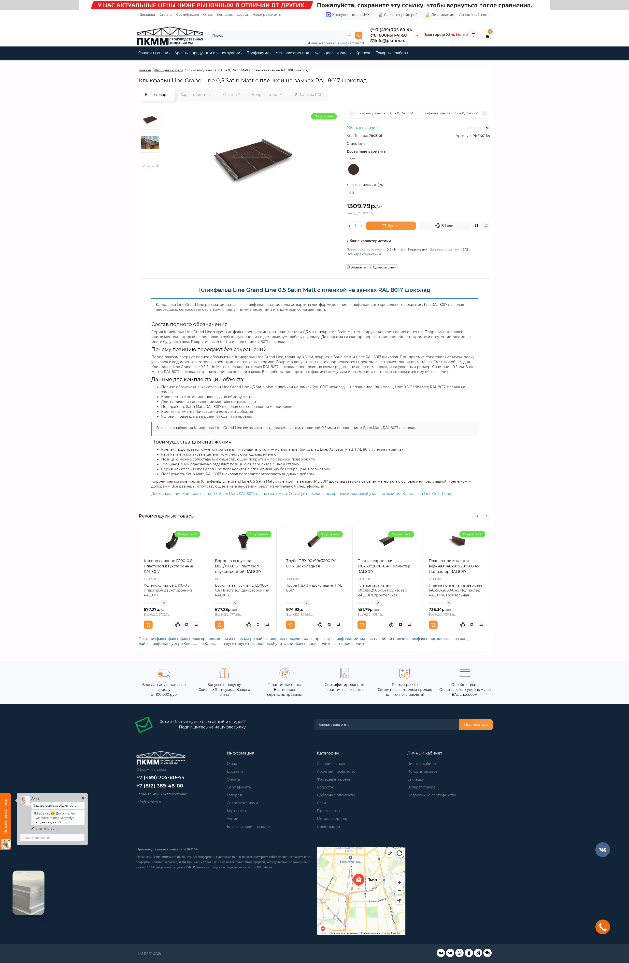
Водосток (325, 787)
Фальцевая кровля (332, 53)
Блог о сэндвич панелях (248, 826)
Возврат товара (421, 787)
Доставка (147, 14)
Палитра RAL (309, 94)
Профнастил (257, 53)
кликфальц (158, 639)
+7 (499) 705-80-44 (393, 30)
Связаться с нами (242, 803)
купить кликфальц (255, 643)
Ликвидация (442, 15)
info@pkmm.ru (390, 40)
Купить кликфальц (290, 643)
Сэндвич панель (331, 763)
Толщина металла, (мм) (366, 185)
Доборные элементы (336, 795)
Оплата (165, 14)
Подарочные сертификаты (431, 795)
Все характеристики (364, 254)
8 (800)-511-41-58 (390, 35)
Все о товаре (157, 94)
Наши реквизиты (267, 14)
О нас (208, 14)
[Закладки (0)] (473, 35)
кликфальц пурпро (165, 643)
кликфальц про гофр (313, 639)
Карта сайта (237, 811)
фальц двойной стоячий (386, 639)
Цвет (351, 159)
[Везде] (349, 35)
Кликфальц (194, 643)
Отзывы (231, 94)
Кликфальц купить (221, 643)
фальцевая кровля (197, 639)
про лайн (256, 639)
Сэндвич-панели (153, 53)
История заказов (422, 771)
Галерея (234, 795)
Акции (233, 818)
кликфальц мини (347, 639)
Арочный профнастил (337, 771)
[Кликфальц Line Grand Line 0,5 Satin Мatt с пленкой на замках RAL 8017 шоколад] (150, 119)
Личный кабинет (422, 763)
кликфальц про (279, 639)
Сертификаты (187, 14)
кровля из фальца (231, 639)
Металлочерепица (292, 53)
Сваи (321, 803)
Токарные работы (392, 53)
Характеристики (196, 94)
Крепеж (363, 53)
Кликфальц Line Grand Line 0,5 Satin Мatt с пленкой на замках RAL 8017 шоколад (314, 290)
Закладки (415, 779)
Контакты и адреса (232, 14)
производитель (321, 643)
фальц (174, 639)
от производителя (353, 643)
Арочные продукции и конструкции (207, 53)
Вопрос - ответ (267, 94)
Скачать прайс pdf (400, 15)
